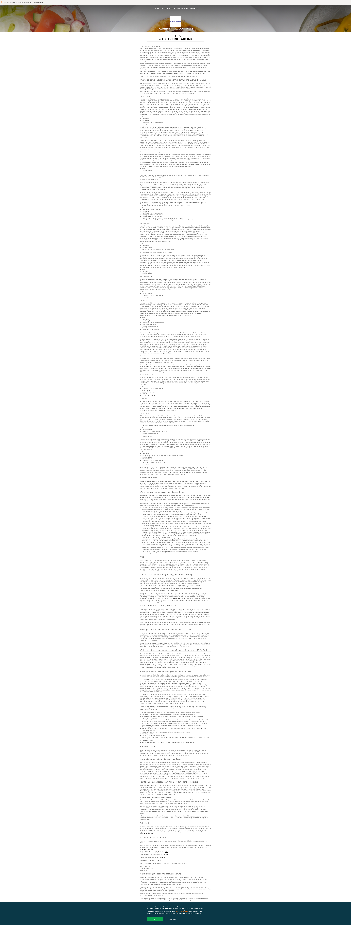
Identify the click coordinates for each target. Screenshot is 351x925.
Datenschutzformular (178, 598)
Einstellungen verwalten (182, 911)
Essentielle (172, 919)
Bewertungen (170, 9)
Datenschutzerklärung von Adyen (178, 472)
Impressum (194, 9)
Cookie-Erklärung (150, 367)
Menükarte (159, 9)
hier (202, 728)
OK (155, 919)
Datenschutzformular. (146, 849)
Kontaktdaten (182, 9)
